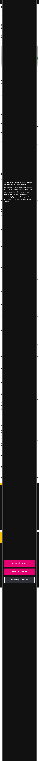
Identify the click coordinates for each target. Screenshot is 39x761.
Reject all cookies (19, 571)
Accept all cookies (19, 563)
